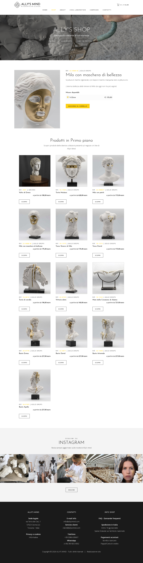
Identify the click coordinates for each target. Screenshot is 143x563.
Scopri (24, 202)
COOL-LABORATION (78, 10)
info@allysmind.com (71, 521)
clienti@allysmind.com (71, 528)
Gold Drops (66, 41)
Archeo (51, 41)
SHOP (53, 10)
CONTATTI (107, 10)
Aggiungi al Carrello (77, 106)
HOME (45, 10)
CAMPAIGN (94, 10)
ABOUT (63, 10)
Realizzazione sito (94, 551)
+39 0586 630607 (71, 537)
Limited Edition (85, 41)
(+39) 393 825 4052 (71, 543)
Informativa (33, 537)
